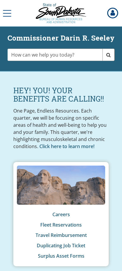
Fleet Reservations (61, 225)
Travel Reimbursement (61, 235)
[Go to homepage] (61, 13)
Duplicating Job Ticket (61, 245)
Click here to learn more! (66, 146)
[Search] (108, 55)
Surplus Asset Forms (61, 256)
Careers (61, 214)
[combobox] (55, 55)
